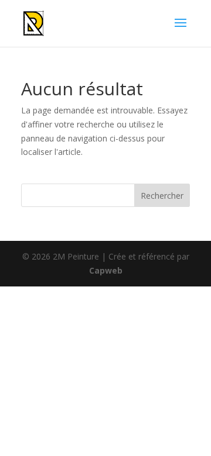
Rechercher (162, 195)
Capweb (105, 270)
